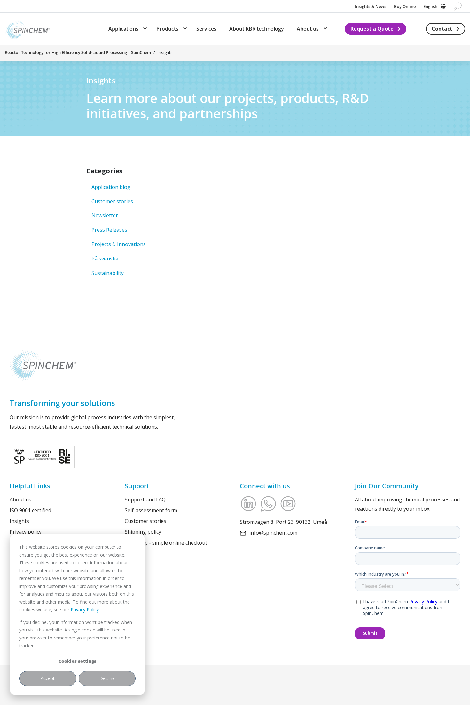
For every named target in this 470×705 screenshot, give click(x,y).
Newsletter (104, 215)
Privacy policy (26, 531)
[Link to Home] (27, 29)
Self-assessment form (151, 510)
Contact (442, 28)
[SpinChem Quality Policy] (42, 456)
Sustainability (107, 272)
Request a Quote (372, 28)
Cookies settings (77, 661)
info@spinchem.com (273, 532)
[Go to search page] (457, 6)
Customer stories (112, 201)
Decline (107, 678)
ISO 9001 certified (30, 510)
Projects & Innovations (118, 244)
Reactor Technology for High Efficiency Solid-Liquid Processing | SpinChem (78, 52)
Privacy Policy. (85, 610)
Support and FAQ (145, 499)
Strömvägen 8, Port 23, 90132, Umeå (283, 521)
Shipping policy (143, 531)
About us (20, 499)
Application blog (110, 186)
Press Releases (109, 229)
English (430, 6)
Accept (48, 678)
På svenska (104, 258)
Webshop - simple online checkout (166, 542)
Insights (19, 520)
